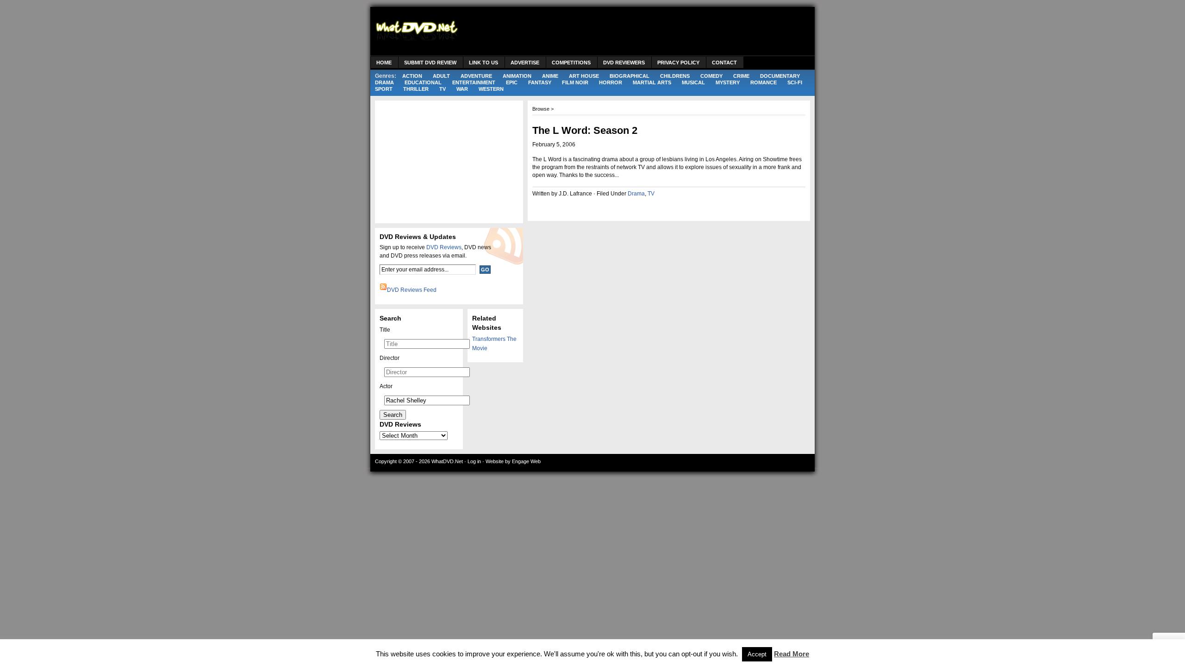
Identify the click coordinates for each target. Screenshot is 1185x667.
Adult (441, 76)
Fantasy (539, 82)
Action (412, 76)
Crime (741, 76)
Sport (384, 89)
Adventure (476, 76)
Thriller (416, 89)
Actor (386, 386)
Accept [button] (757, 654)
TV (442, 89)
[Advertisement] (641, 32)
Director (389, 358)
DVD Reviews (444, 247)
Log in (474, 461)
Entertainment (473, 82)
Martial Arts (652, 82)
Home (384, 62)
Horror (610, 82)
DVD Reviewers (624, 62)
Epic (512, 82)
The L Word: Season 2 (584, 130)
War (462, 89)
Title (385, 330)
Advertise (525, 62)
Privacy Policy (678, 62)
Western (491, 89)
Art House (584, 76)
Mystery (728, 82)
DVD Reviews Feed (412, 290)
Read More (791, 654)
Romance (763, 82)
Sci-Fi (794, 82)
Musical (693, 82)
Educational (423, 82)
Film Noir (575, 82)
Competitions (571, 62)
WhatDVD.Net (447, 461)
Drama (384, 82)
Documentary (780, 76)
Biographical (629, 76)
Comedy (711, 76)
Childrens (675, 76)
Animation (517, 76)
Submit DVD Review (430, 62)
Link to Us (483, 62)
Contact (724, 62)
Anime (550, 76)
